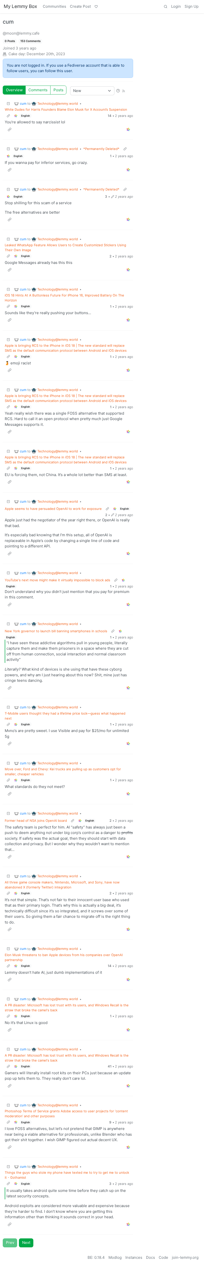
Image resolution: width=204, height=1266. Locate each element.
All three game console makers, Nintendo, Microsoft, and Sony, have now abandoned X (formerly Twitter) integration (62, 884)
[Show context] (8, 115)
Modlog (115, 1257)
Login (176, 6)
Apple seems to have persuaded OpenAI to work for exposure (53, 509)
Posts (58, 90)
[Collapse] (8, 103)
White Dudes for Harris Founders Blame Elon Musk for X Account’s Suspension (66, 109)
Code (163, 1257)
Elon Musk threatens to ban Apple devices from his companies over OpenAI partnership (64, 957)
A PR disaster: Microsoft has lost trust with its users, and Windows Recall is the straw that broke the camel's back (67, 1007)
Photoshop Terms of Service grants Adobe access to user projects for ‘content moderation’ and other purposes (66, 1113)
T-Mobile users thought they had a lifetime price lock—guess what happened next (65, 715)
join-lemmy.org (185, 1257)
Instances (133, 1257)
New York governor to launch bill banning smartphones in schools (56, 631)
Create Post (80, 6)
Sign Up (192, 6)
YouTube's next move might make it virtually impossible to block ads (57, 580)
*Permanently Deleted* (101, 149)
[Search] (165, 6)
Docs (150, 1257)
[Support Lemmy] (96, 6)
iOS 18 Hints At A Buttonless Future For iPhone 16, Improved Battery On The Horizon (64, 297)
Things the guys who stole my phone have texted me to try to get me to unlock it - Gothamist (67, 1174)
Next (26, 1242)
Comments (38, 90)
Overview (14, 90)
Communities (54, 6)
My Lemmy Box (20, 6)
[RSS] (123, 90)
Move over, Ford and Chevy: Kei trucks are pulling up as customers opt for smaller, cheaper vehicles (63, 771)
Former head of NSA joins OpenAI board (36, 821)
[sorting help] (118, 90)
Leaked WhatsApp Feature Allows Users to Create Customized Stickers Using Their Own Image (65, 247)
